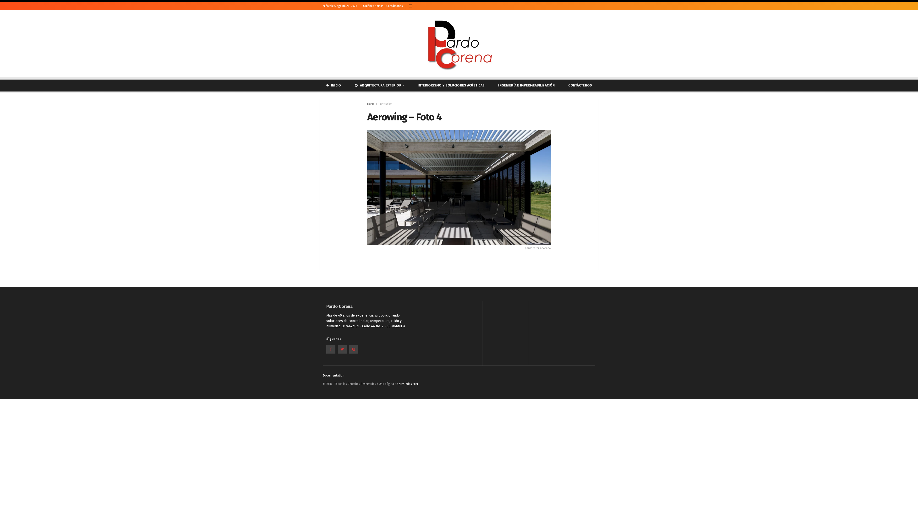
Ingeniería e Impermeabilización (526, 85)
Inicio (336, 85)
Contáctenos (580, 85)
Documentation (333, 375)
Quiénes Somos (373, 6)
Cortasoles (385, 104)
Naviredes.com (408, 384)
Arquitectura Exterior (380, 85)
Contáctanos (394, 6)
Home (371, 104)
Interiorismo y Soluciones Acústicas (451, 85)
